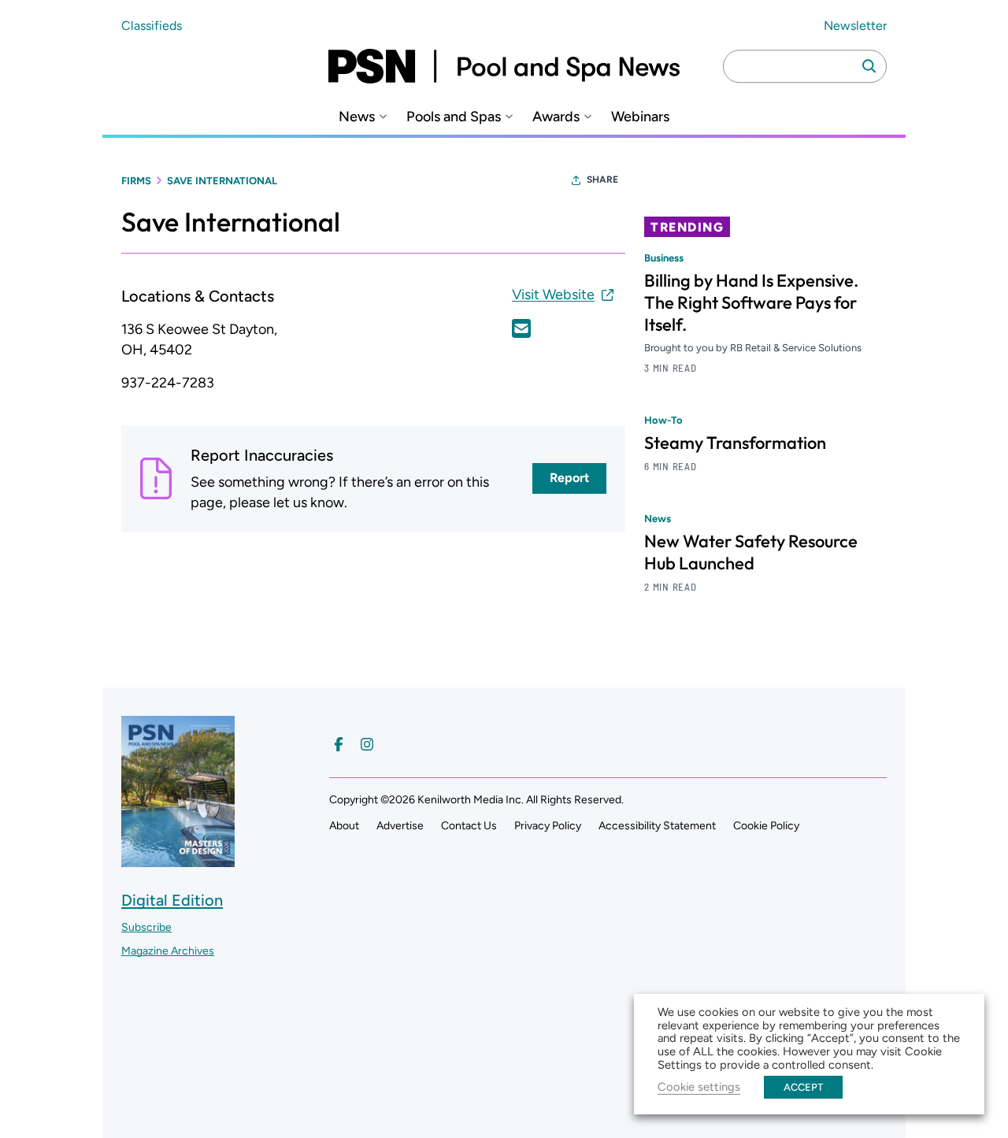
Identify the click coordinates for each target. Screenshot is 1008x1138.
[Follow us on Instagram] (367, 744)
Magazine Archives (167, 951)
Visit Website (553, 294)
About (344, 825)
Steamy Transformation (735, 443)
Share (602, 179)
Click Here (521, 328)
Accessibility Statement (657, 825)
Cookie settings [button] (699, 1087)
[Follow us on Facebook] (338, 744)
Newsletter (855, 25)
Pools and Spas (453, 117)
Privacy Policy (547, 825)
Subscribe (146, 927)
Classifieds (151, 25)
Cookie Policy (766, 825)
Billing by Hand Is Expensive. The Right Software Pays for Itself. (751, 302)
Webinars (640, 117)
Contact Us (469, 825)
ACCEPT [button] (803, 1087)
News (357, 117)
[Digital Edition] (178, 859)
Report (569, 477)
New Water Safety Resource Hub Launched (751, 552)
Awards (556, 117)
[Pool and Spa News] (504, 66)
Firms (136, 181)
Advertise (400, 825)
